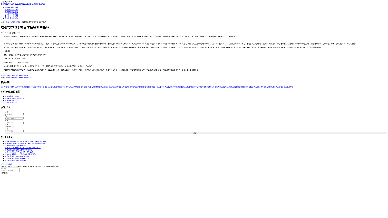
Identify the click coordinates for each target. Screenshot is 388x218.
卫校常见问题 (15, 22)
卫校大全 (28, 4)
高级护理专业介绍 (11, 7)
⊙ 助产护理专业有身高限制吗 (15, 160)
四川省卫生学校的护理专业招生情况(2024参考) (131, 87)
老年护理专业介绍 (11, 16)
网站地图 (9, 164)
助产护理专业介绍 (11, 12)
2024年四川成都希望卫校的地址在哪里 (220, 87)
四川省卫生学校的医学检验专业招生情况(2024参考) (66, 87)
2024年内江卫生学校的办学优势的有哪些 (192, 87)
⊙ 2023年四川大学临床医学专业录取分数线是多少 (23, 148)
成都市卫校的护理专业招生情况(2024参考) (249, 87)
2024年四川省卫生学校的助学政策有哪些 (162, 87)
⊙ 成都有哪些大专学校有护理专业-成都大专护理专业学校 (25, 141)
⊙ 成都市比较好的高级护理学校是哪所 (18, 150)
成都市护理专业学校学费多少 (17, 75)
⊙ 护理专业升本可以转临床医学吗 (17, 158)
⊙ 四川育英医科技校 (12, 96)
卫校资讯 (35, 4)
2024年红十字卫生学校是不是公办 (35, 87)
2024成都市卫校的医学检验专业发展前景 (278, 87)
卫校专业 (14, 4)
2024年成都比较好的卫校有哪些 (12, 87)
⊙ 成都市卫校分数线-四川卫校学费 (17, 156)
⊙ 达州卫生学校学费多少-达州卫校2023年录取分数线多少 (25, 143)
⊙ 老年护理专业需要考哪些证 (15, 146)
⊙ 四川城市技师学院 (12, 100)
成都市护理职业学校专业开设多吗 (19, 77)
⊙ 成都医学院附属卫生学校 (14, 98)
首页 (2, 4)
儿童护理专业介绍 (11, 18)
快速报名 (42, 4)
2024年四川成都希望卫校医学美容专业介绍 (99, 87)
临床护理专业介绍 (11, 14)
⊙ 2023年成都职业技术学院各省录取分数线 (20, 154)
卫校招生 (21, 4)
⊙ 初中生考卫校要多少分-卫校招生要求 (19, 152)
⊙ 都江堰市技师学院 (12, 103)
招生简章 (7, 4)
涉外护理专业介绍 (11, 10)
